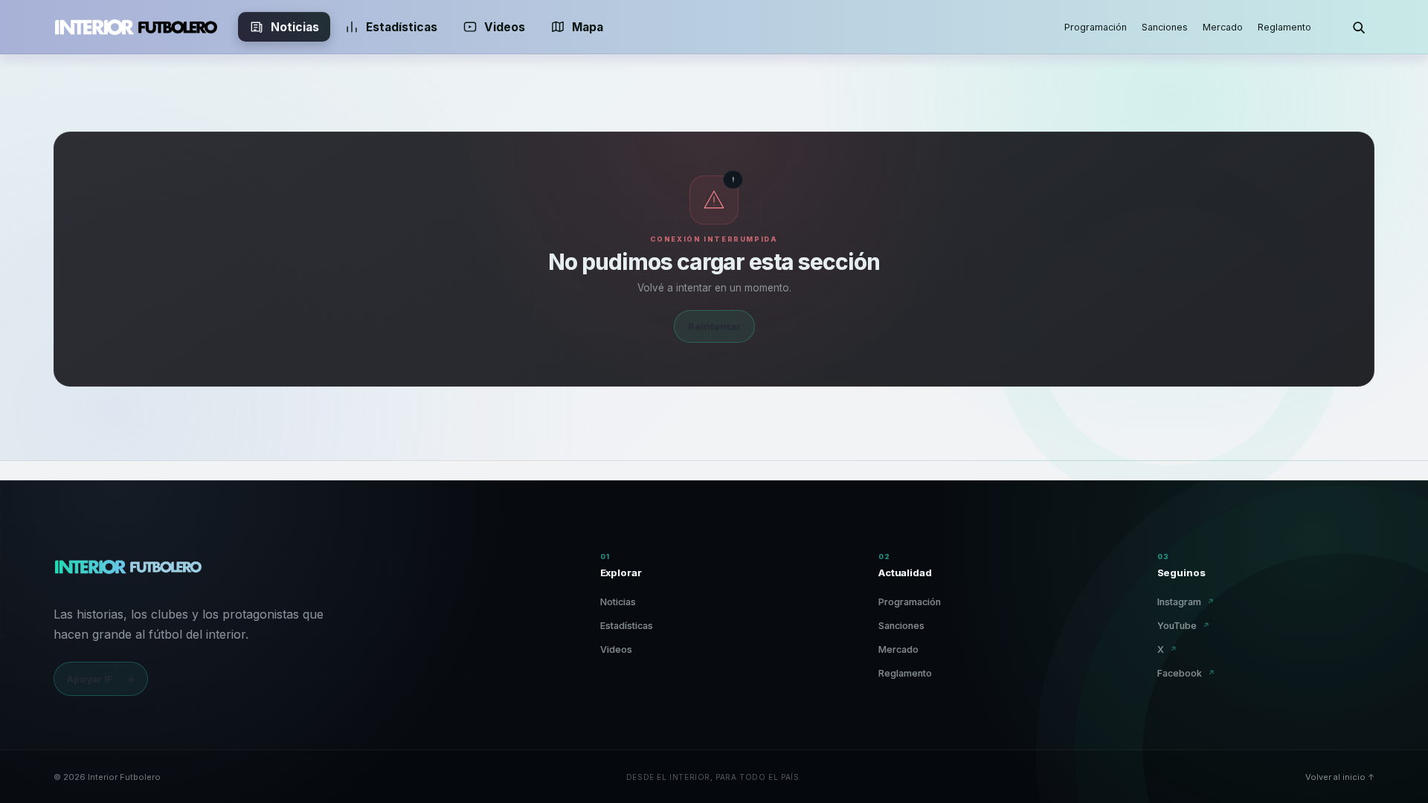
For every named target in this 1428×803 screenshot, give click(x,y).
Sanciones (1165, 27)
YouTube (1183, 625)
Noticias (295, 27)
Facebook (1186, 673)
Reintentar (714, 326)
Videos (504, 27)
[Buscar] (1358, 26)
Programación (1095, 27)
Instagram (1186, 601)
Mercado (1223, 27)
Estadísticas (401, 27)
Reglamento (1284, 27)
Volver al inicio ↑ (1339, 777)
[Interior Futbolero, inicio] (135, 26)
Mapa (587, 27)
